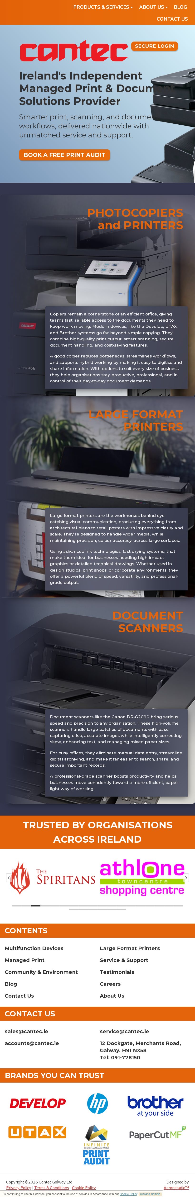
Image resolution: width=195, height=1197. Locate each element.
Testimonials (117, 972)
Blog (11, 984)
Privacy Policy (18, 1187)
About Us (112, 996)
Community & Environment (41, 972)
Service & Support (124, 960)
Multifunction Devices (34, 948)
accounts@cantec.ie (32, 1043)
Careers (110, 984)
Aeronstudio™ (176, 1187)
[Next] (186, 877)
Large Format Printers (130, 948)
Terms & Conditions (51, 1187)
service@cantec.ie (124, 1031)
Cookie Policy (128, 1194)
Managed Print (24, 960)
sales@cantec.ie (26, 1031)
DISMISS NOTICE (150, 1194)
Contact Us (19, 996)
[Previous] (9, 877)
